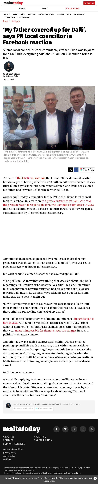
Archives (7, 459)
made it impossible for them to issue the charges (46, 330)
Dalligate (15, 21)
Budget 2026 (79, 14)
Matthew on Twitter (45, 409)
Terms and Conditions (13, 449)
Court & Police (19, 14)
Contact (8, 440)
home (22, 8)
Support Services (14, 443)
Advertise (40, 436)
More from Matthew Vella (23, 409)
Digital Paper (72, 8)
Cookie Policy (9, 456)
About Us (8, 436)
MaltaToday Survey (46, 14)
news (45, 8)
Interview (31, 14)
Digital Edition (43, 440)
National (6, 14)
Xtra (69, 14)
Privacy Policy (9, 453)
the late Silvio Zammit (31, 178)
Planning (60, 14)
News (5, 21)
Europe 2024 (10, 17)
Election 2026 (23, 17)
